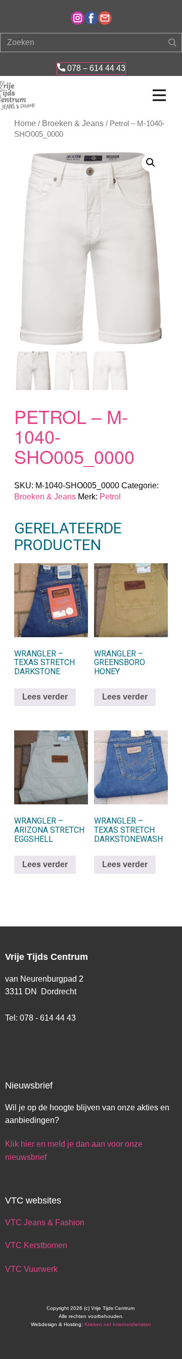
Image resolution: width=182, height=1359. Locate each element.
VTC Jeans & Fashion (44, 1222)
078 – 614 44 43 (95, 68)
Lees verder (45, 696)
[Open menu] (159, 95)
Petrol (110, 496)
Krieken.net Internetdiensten (117, 1324)
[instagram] (77, 18)
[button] (151, 162)
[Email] (105, 18)
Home (25, 123)
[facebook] (91, 18)
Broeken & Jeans (73, 123)
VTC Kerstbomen (37, 1245)
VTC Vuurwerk (31, 1269)
